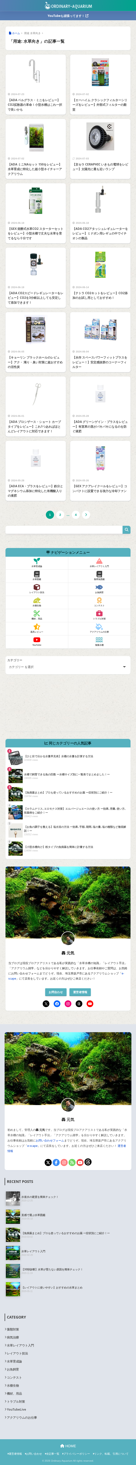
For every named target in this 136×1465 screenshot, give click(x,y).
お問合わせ (56, 992)
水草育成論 (14, 1361)
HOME (70, 1446)
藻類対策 (13, 1329)
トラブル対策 (16, 1401)
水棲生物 (13, 1385)
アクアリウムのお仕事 (22, 1417)
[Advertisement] (68, 706)
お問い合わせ (34, 1453)
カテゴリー (14, 660)
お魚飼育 (13, 1369)
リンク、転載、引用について (111, 1453)
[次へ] (86, 515)
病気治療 (13, 1337)
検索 (127, 530)
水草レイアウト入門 (20, 1345)
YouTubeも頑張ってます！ (66, 16)
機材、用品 (14, 1393)
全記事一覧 (52, 1453)
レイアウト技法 (17, 1353)
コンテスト (14, 1377)
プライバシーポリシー (76, 1453)
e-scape (32, 1146)
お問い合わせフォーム (50, 1140)
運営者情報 (80, 992)
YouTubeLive (16, 1409)
